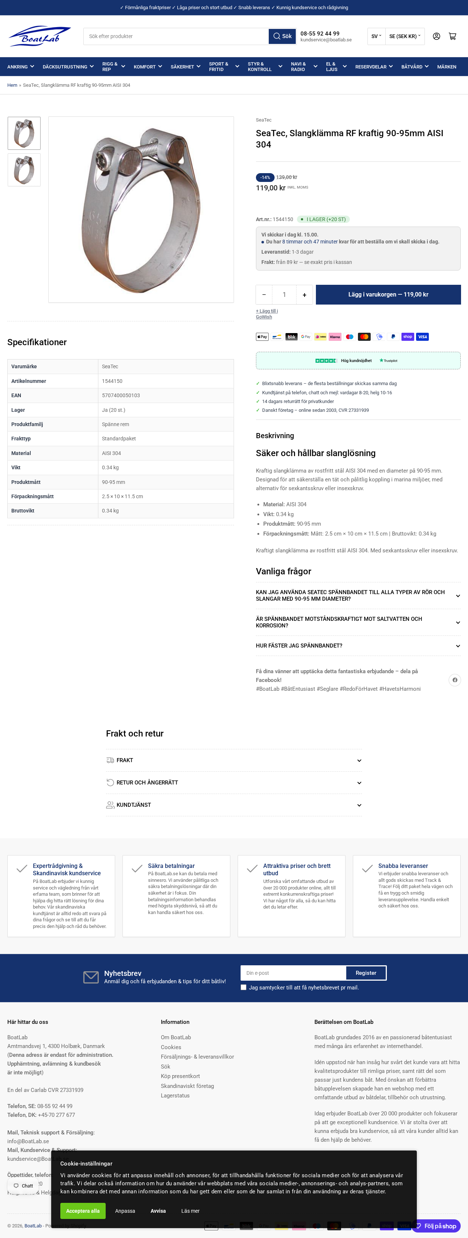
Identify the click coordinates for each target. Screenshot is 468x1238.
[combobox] (190, 36)
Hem (12, 85)
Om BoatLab (176, 1037)
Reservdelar (370, 67)
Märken (446, 67)
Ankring (17, 67)
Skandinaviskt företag (187, 1086)
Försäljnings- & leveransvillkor (197, 1057)
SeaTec (264, 120)
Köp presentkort (180, 1076)
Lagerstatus (175, 1095)
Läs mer (190, 1211)
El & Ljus (331, 66)
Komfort (145, 67)
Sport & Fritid (218, 66)
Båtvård (411, 67)
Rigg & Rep (109, 66)
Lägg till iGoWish (267, 314)
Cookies (171, 1047)
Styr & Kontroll (260, 66)
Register (366, 973)
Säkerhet (182, 67)
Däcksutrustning (65, 67)
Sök (165, 1066)
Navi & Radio (298, 66)
